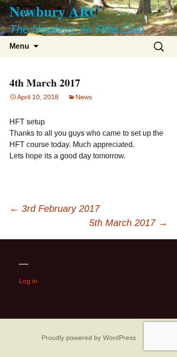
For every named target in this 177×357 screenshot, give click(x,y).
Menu (19, 46)
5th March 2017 (128, 223)
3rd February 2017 (54, 208)
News (84, 97)
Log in (28, 281)
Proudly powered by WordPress (89, 337)
